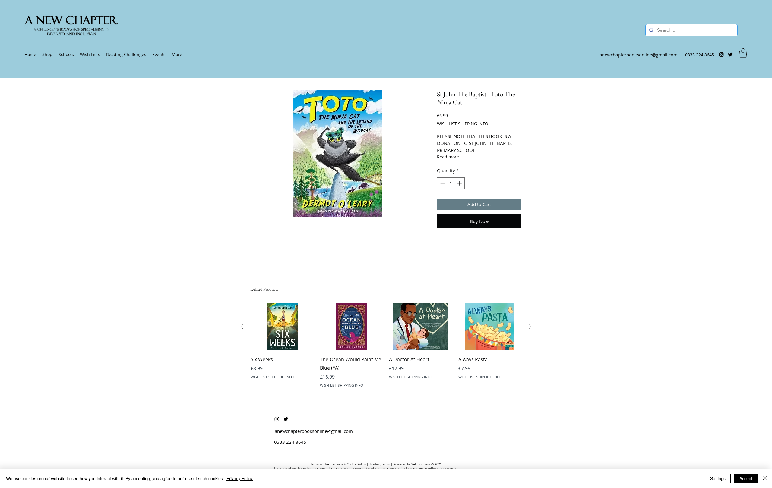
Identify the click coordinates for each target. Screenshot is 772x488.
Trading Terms (379, 464)
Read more (448, 157)
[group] (386, 345)
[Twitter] (730, 55)
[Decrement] (442, 183)
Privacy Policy (239, 478)
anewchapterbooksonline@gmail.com (314, 431)
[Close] (764, 478)
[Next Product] (530, 326)
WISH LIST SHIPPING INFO (462, 124)
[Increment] (460, 183)
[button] (743, 53)
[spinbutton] (451, 183)
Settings (718, 478)
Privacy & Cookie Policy (349, 464)
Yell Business (420, 464)
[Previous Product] (241, 326)
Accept (745, 478)
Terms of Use (319, 464)
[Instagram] (721, 55)
